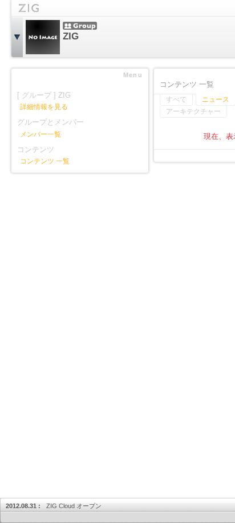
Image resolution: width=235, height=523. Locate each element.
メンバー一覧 (40, 134)
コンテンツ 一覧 (45, 161)
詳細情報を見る (44, 107)
